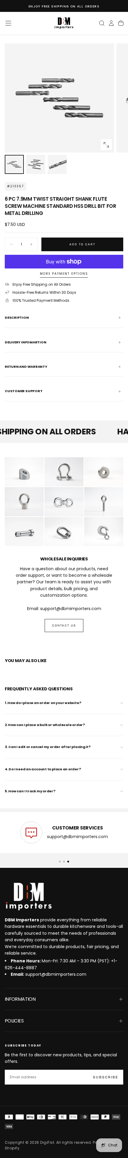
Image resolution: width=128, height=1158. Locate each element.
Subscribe (105, 1077)
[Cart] (120, 23)
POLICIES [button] (14, 1020)
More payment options (64, 274)
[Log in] (111, 23)
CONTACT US (64, 625)
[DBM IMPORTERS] (28, 896)
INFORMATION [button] (20, 999)
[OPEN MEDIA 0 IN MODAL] (106, 144)
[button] (8, 23)
